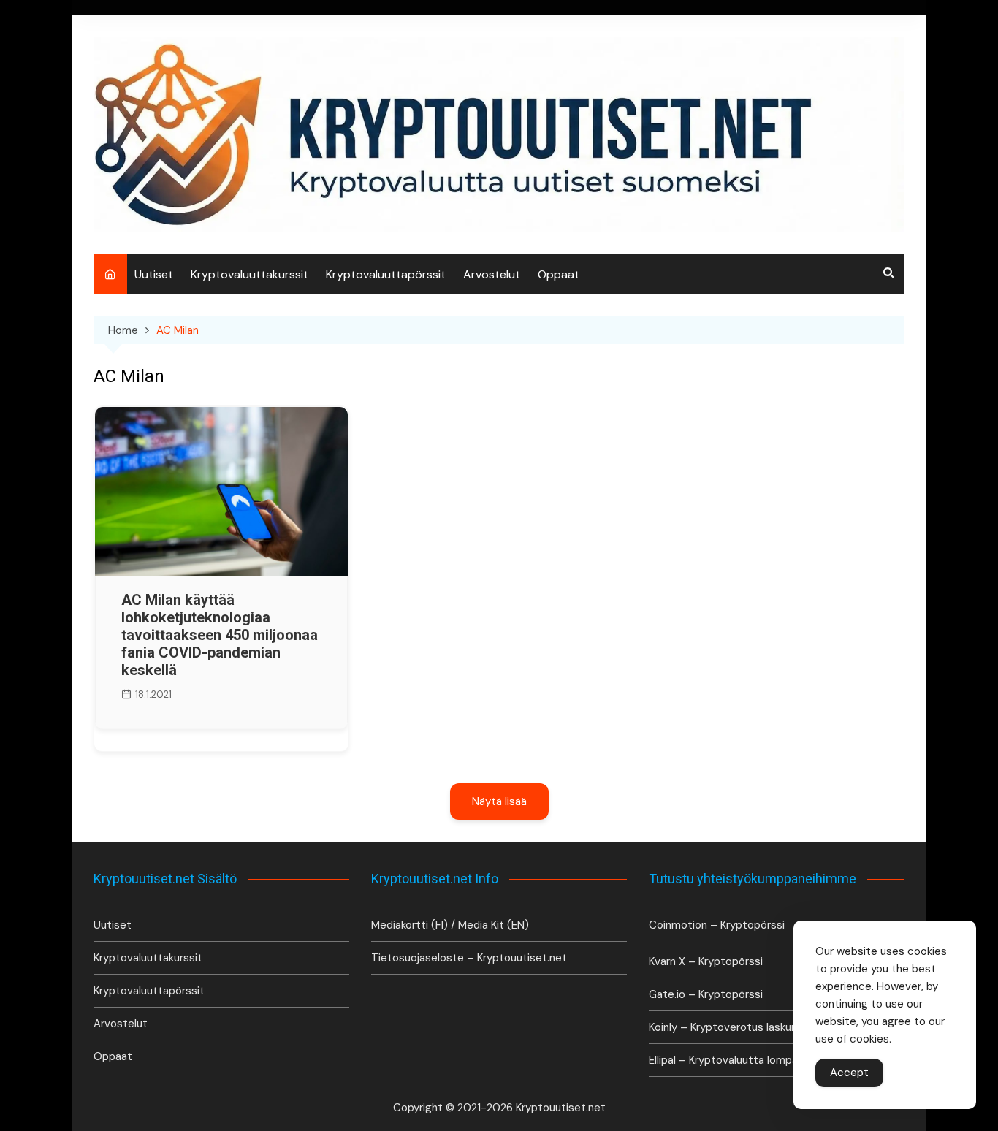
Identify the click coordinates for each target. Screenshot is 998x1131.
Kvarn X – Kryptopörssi (706, 961)
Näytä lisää (499, 801)
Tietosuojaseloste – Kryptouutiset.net (469, 958)
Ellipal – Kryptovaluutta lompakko (731, 1060)
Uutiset (153, 274)
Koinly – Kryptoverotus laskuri (723, 1027)
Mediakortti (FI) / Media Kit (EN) (450, 925)
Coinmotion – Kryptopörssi (717, 925)
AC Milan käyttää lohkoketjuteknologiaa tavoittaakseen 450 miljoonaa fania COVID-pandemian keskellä (219, 635)
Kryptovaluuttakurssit (249, 274)
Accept (849, 1072)
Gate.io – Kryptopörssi (706, 994)
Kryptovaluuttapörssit (386, 274)
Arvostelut (491, 274)
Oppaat (558, 274)
